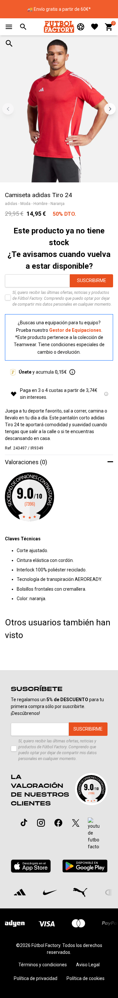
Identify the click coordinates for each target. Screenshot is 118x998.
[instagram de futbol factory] (41, 823)
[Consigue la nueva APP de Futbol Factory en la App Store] (31, 866)
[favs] (94, 27)
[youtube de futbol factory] (93, 834)
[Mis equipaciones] (80, 27)
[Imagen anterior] (8, 109)
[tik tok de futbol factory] (24, 822)
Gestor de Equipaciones (75, 330)
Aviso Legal (88, 964)
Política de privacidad (35, 978)
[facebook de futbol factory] (58, 823)
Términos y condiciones (42, 964)
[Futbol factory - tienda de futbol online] (59, 26)
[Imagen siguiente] (110, 109)
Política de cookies (86, 978)
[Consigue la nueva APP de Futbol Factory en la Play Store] (84, 866)
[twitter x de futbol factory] (75, 823)
